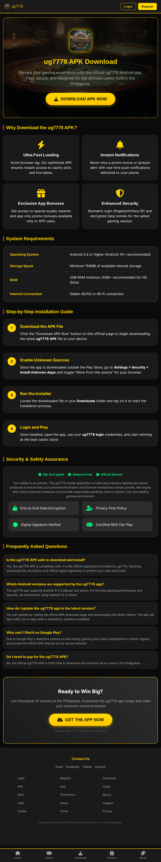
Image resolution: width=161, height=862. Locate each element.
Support (108, 803)
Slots (21, 794)
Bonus (143, 857)
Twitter (87, 767)
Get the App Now (84, 719)
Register (147, 6)
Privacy (107, 811)
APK (20, 786)
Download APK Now (84, 99)
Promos (112, 857)
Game (106, 786)
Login (128, 6)
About (64, 803)
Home (17, 857)
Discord (100, 767)
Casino (49, 857)
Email (59, 767)
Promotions (67, 794)
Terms (64, 811)
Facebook (72, 767)
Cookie (22, 811)
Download (80, 857)
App (62, 786)
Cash (21, 803)
